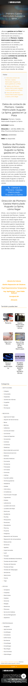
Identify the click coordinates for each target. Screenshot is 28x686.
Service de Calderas (9, 612)
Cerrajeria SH (14, 296)
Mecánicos (7, 606)
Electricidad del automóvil (11, 450)
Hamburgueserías (9, 480)
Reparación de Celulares (11, 536)
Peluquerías (7, 519)
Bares (5, 422)
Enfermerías (7, 637)
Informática (7, 489)
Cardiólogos (7, 632)
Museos (6, 405)
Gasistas (6, 598)
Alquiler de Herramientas (11, 419)
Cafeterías (7, 428)
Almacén (14, 300)
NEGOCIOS (5, 413)
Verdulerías (7, 572)
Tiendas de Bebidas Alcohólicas (13, 558)
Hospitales (7, 397)
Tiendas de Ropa (8, 567)
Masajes (6, 603)
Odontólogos (7, 654)
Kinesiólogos (7, 646)
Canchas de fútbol (9, 430)
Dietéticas (6, 447)
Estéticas (6, 455)
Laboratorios (7, 503)
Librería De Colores (14, 281)
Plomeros (6, 609)
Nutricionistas (8, 651)
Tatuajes (6, 556)
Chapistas (6, 592)
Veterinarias (7, 575)
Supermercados (8, 550)
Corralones (7, 444)
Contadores (7, 635)
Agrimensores (8, 629)
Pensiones (7, 522)
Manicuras (7, 511)
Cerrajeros (7, 590)
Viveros (6, 578)
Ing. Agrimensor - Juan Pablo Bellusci (14, 292)
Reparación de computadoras (12, 539)
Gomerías (6, 472)
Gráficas (6, 475)
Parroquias (7, 408)
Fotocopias (7, 467)
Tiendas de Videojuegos (10, 569)
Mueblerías (7, 514)
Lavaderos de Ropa (9, 508)
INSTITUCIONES (7, 388)
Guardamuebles (8, 478)
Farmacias (7, 461)
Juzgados (6, 402)
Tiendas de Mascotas (10, 564)
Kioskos (6, 500)
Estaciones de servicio (10, 453)
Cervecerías (7, 439)
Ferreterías (7, 464)
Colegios (6, 391)
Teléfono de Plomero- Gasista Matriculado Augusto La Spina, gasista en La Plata (14, 88)
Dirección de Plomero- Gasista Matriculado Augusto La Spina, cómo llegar (14, 94)
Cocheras (6, 442)
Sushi (5, 553)
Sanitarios (6, 544)
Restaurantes (7, 542)
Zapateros (7, 617)
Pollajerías (7, 533)
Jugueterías (7, 497)
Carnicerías (7, 433)
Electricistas (7, 595)
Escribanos (7, 640)
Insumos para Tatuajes (10, 494)
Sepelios (6, 547)
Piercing (6, 528)
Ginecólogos (7, 643)
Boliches (6, 425)
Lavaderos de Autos (9, 506)
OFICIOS (5, 586)
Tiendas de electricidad (10, 561)
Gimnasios (7, 469)
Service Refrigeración (10, 615)
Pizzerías (6, 531)
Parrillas (6, 517)
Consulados (7, 394)
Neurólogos (7, 648)
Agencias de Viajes (9, 417)
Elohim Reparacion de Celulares (14, 284)
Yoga (5, 581)
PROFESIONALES (7, 623)
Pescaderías (7, 525)
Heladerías (7, 483)
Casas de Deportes (9, 436)
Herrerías (6, 601)
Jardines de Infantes (9, 399)
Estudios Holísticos (9, 458)
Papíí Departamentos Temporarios (14, 288)
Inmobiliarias (7, 492)
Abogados (7, 626)
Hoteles (6, 486)
